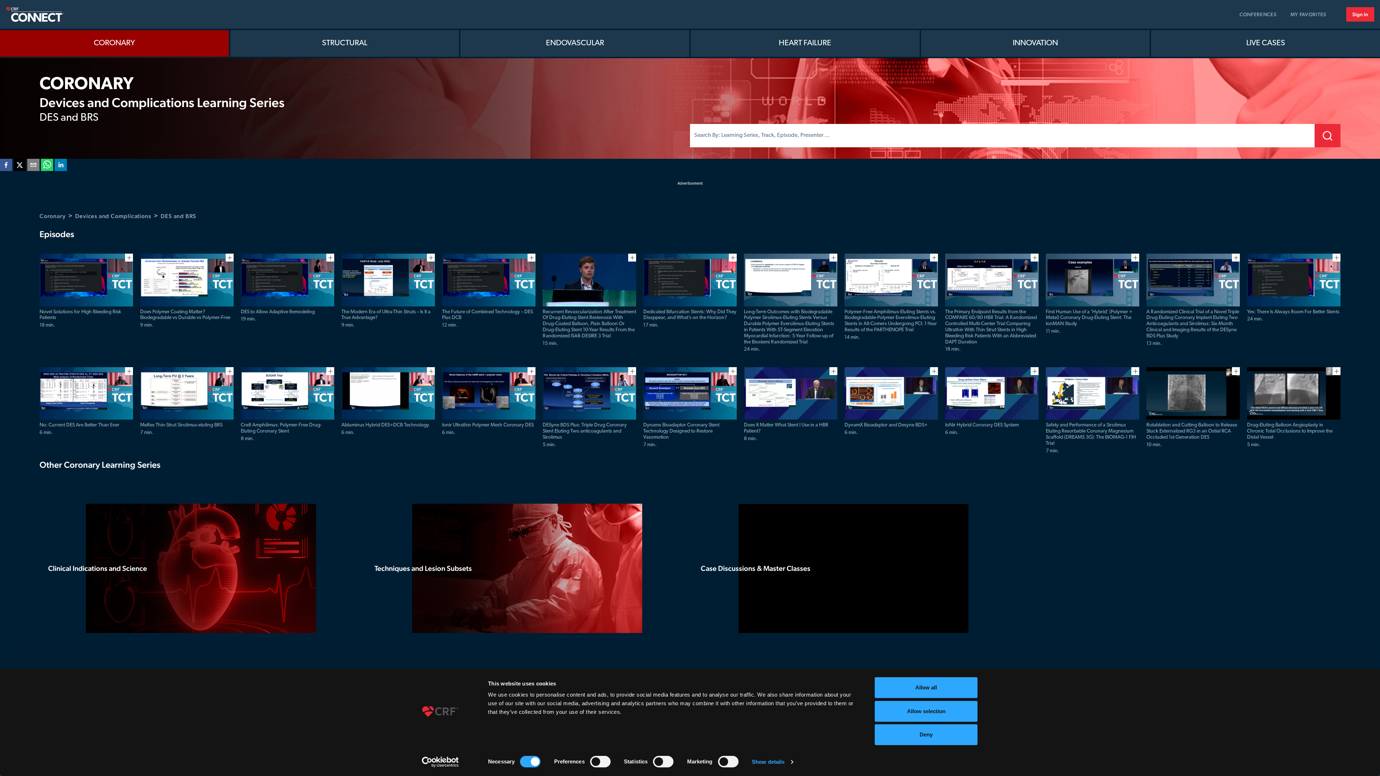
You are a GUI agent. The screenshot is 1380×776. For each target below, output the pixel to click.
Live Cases (1265, 43)
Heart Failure (805, 43)
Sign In (1360, 14)
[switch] (600, 761)
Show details (768, 762)
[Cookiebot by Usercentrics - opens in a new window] (440, 762)
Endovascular (575, 43)
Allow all (926, 687)
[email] (33, 166)
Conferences (1258, 14)
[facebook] (6, 166)
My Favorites (1308, 14)
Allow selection (926, 711)
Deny (926, 734)
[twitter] (20, 166)
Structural (344, 43)
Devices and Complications (113, 216)
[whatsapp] (47, 166)
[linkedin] (61, 166)
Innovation (1035, 43)
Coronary (114, 43)
